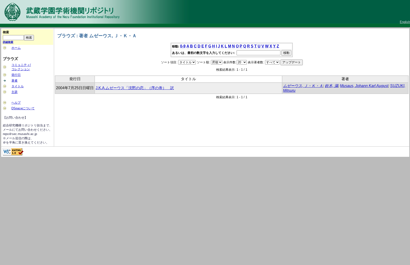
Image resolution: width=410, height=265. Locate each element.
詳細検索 (8, 42)
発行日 (16, 75)
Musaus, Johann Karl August (364, 86)
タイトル (17, 86)
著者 (14, 80)
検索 (6, 32)
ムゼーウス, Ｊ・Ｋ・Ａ (303, 86)
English (405, 22)
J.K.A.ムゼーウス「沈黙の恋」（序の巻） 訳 (135, 88)
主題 (14, 92)
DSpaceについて (23, 108)
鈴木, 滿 (331, 86)
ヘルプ (16, 102)
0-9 (183, 46)
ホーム (16, 48)
